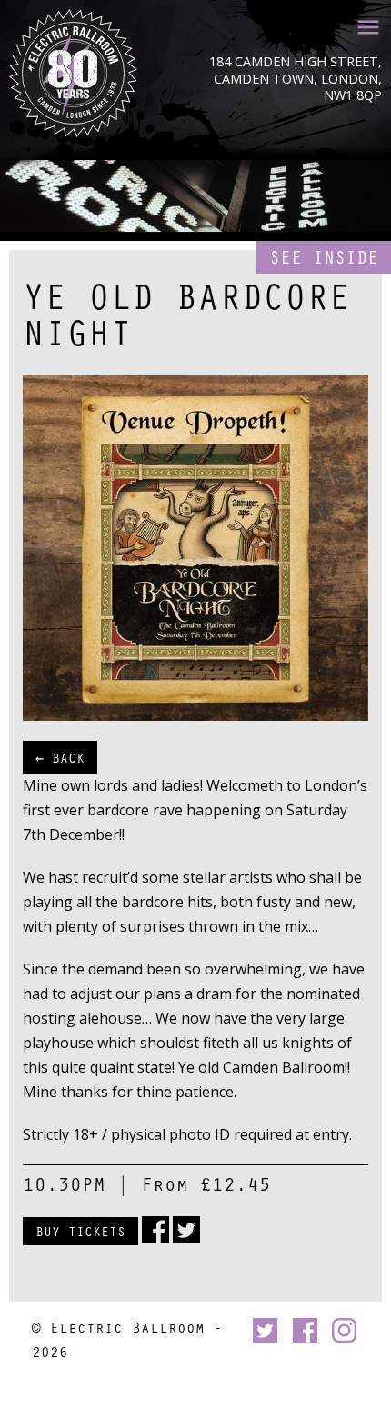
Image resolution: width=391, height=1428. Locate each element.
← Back (60, 757)
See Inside (323, 257)
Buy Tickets (80, 1231)
